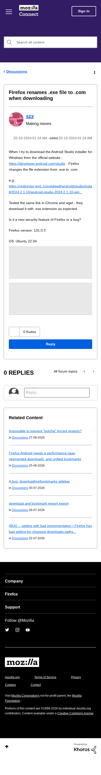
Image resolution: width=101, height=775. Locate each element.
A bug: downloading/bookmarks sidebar (41, 492)
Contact (63, 696)
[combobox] (50, 42)
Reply (50, 355)
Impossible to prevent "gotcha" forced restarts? (49, 442)
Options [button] (94, 71)
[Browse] (9, 11)
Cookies (36, 696)
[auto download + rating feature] (93, 382)
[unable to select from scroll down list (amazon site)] (84, 382)
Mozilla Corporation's (27, 707)
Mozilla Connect (30, 11)
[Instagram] (17, 641)
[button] (15, 343)
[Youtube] (27, 641)
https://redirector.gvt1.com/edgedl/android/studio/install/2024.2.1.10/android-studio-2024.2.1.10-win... (50, 197)
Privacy (10, 696)
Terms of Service (48, 688)
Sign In (84, 11)
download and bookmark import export (41, 514)
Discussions (17, 71)
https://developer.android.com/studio (40, 169)
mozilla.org (13, 688)
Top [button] (6, 763)
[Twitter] (7, 641)
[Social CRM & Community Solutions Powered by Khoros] (85, 764)
